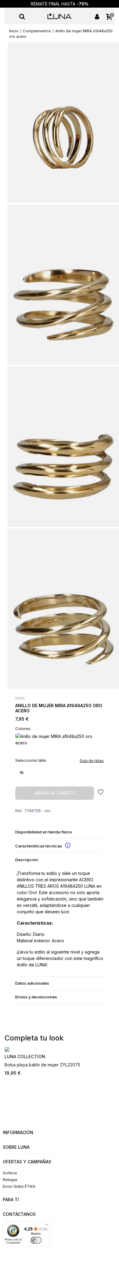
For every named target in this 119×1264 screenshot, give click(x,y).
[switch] (36, 1240)
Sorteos (10, 1173)
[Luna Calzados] (59, 16)
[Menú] (10, 16)
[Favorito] (101, 793)
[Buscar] (22, 16)
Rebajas (10, 1179)
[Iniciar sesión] (97, 16)
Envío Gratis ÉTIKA (19, 1186)
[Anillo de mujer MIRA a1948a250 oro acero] (63, 122)
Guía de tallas (92, 760)
